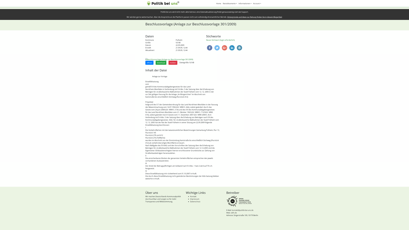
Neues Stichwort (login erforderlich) (220, 40)
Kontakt (193, 196)
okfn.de (234, 213)
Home (218, 3)
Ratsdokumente (229, 3)
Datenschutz (195, 201)
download (161, 63)
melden (173, 63)
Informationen (244, 3)
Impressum (194, 199)
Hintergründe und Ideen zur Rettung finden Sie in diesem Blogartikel (254, 17)
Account (256, 3)
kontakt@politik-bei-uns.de (242, 210)
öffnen (149, 63)
